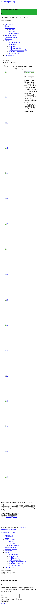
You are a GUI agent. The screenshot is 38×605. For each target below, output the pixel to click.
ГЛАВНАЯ (9, 24)
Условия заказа (14, 33)
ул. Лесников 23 (14, 42)
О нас (7, 26)
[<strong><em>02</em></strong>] (6, 123)
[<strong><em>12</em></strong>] (6, 376)
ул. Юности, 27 (14, 46)
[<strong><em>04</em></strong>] (6, 173)
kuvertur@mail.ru (11, 517)
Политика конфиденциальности (14, 528)
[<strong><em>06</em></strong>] (6, 224)
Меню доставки (10, 35)
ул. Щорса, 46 (13, 44)
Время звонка (5, 599)
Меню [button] (7, 41)
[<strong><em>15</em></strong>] (6, 452)
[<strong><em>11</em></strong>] (6, 350)
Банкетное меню (14, 53)
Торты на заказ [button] (10, 28)
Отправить (5, 601)
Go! (3, 572)
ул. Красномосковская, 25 (18, 50)
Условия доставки (11, 37)
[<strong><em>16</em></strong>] (6, 477)
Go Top (3, 576)
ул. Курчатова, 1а (15, 48)
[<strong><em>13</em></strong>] (6, 401)
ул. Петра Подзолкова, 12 (17, 52)
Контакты (8, 39)
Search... (7, 572)
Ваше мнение (9, 55)
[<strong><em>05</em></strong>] (6, 198)
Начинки (12, 31)
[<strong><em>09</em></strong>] (6, 300)
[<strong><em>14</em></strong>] (6, 426)
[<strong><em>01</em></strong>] (6, 97)
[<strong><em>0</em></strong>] (6, 72)
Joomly (3, 603)
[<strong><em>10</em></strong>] (6, 325)
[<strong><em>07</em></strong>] (6, 249)
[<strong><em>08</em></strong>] (6, 274)
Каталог (11, 30)
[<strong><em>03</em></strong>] (6, 148)
